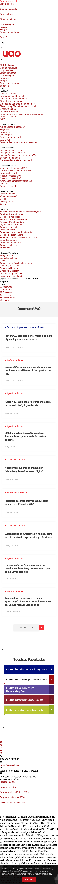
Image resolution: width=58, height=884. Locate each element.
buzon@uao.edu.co (9, 764)
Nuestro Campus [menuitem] (8, 93)
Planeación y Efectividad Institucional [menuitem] (18, 106)
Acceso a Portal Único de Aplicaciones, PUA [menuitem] (20, 211)
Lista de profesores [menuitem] (9, 111)
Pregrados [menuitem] (5, 129)
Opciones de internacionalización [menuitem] (16, 170)
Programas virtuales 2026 (12, 797)
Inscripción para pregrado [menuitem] (12, 150)
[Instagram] (1, 748)
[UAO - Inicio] (11, 57)
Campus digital (7, 24)
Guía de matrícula (8, 9)
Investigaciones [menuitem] (7, 191)
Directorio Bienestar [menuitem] (9, 271)
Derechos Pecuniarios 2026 (13, 802)
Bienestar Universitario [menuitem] (9, 253)
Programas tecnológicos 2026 (14, 792)
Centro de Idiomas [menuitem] (8, 245)
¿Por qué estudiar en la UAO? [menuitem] (14, 168)
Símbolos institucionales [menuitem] (11, 101)
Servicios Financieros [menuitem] (10, 217)
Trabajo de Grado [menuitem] (8, 116)
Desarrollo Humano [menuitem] (9, 268)
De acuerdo (29, 879)
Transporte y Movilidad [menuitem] (11, 276)
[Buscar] (1, 47)
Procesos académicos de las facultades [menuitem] (19, 237)
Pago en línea (6, 14)
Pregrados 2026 (7, 782)
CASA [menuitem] (2, 260)
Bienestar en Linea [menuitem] (9, 258)
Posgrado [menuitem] (4, 29)
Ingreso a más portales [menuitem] (11, 224)
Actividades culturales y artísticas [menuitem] (16, 181)
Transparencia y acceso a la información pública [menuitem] (23, 114)
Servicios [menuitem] (4, 199)
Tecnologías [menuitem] (6, 134)
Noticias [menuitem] (4, 183)
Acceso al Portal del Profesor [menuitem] (13, 219)
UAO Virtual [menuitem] (5, 139)
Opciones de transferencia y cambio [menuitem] (17, 160)
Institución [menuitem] (5, 91)
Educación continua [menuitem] (9, 32)
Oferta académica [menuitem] (8, 124)
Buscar (28, 279)
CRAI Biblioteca (7, 4)
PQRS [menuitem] (3, 119)
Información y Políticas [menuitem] (11, 273)
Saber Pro (4, 37)
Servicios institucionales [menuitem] (11, 214)
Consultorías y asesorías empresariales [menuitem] (18, 142)
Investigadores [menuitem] (7, 201)
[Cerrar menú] (1, 63)
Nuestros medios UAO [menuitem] (10, 175)
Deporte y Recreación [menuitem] (10, 265)
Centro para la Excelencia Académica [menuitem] (17, 263)
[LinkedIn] (1, 753)
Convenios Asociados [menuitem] (10, 242)
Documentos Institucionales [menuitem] (13, 98)
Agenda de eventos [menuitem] (9, 186)
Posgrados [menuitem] (5, 132)
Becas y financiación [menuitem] (10, 157)
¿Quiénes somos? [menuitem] (8, 196)
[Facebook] (1, 742)
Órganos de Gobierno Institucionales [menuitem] (17, 104)
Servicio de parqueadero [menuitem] (11, 235)
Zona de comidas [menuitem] (8, 240)
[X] (1, 745)
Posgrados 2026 (8, 787)
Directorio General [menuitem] (8, 109)
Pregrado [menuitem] (4, 27)
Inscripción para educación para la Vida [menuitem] (19, 155)
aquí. (51, 874)
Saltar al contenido (9, 1)
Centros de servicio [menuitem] (9, 227)
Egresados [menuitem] (5, 247)
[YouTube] (1, 751)
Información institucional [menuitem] (12, 96)
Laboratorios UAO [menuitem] (8, 173)
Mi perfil (4, 43)
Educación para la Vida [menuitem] (11, 137)
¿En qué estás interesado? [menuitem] (12, 127)
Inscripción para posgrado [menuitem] (12, 152)
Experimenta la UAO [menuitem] (8, 166)
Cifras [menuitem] (3, 204)
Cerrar (35, 279)
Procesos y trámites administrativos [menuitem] (17, 232)
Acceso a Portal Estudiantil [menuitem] (12, 222)
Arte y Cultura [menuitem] (6, 255)
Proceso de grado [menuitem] (8, 229)
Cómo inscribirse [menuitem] (7, 148)
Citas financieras (8, 19)
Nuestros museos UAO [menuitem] (10, 178)
